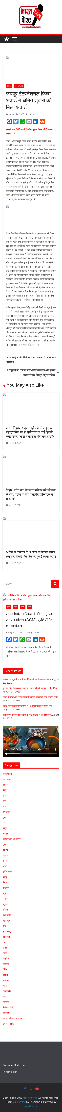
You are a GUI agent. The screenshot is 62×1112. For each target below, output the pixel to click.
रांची (4, 942)
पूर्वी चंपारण (7, 871)
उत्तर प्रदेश (7, 779)
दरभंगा (5, 849)
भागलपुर (6, 898)
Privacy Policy (10, 1071)
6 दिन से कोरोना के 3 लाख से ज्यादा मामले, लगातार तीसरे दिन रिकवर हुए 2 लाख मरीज (31, 554)
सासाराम (6, 1002)
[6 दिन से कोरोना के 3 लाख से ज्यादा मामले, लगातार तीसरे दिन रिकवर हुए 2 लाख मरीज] (31, 519)
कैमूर (4, 790)
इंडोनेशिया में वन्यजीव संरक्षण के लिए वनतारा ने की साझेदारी (27, 714)
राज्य (22, 607)
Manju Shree (33, 632)
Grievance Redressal (14, 1065)
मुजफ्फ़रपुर (7, 931)
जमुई (5, 828)
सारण (5, 996)
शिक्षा (29, 607)
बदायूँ (5, 877)
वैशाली (5, 974)
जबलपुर (6, 822)
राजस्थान (6, 947)
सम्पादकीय (7, 991)
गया (4, 806)
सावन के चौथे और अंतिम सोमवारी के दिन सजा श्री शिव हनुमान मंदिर (30, 697)
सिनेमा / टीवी (19, 86)
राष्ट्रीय (6, 958)
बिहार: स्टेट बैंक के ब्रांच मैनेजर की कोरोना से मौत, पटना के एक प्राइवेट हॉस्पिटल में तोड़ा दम (31, 494)
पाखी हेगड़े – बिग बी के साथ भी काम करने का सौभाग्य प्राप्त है (31, 359)
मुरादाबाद (6, 936)
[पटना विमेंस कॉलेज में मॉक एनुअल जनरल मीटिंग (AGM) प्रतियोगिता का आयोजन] (31, 597)
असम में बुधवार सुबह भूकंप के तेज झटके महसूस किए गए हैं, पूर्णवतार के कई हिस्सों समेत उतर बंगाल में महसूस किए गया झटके (30, 432)
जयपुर (5, 833)
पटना (5, 866)
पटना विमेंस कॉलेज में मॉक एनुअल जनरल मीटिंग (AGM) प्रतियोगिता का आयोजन (29, 619)
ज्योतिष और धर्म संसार (12, 839)
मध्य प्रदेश (7, 915)
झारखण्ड (6, 844)
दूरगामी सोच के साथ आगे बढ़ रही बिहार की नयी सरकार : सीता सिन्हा (30, 688)
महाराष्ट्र (6, 920)
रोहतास (6, 963)
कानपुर (5, 784)
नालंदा (5, 855)
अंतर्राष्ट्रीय (7, 773)
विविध (9, 86)
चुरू (4, 817)
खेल (4, 800)
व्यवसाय (6, 980)
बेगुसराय (6, 887)
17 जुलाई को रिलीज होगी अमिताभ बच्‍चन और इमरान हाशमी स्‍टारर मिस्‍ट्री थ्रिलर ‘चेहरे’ (31, 372)
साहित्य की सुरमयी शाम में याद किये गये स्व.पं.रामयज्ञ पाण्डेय (27, 679)
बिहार (15, 607)
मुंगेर (4, 925)
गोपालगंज (6, 811)
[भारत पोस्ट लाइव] (7, 39)
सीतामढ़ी (6, 1012)
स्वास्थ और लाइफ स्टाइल (13, 1018)
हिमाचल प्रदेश (8, 1023)
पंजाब (5, 860)
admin (31, 114)
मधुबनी (5, 904)
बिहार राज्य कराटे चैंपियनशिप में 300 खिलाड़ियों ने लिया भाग (27, 705)
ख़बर (8, 607)
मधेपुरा (5, 909)
